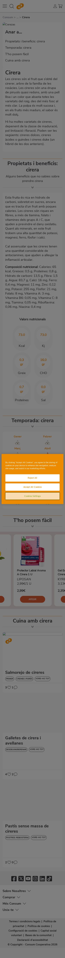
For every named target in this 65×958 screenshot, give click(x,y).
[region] (32, 479)
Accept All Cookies (32, 486)
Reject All (32, 477)
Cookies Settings (32, 495)
